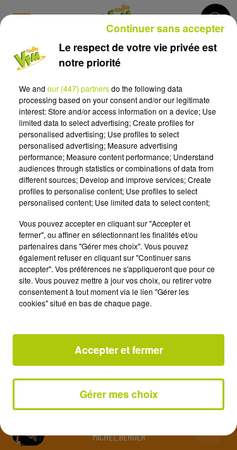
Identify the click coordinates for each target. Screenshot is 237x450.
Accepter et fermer (119, 349)
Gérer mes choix (119, 394)
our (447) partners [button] (78, 88)
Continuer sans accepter (165, 28)
